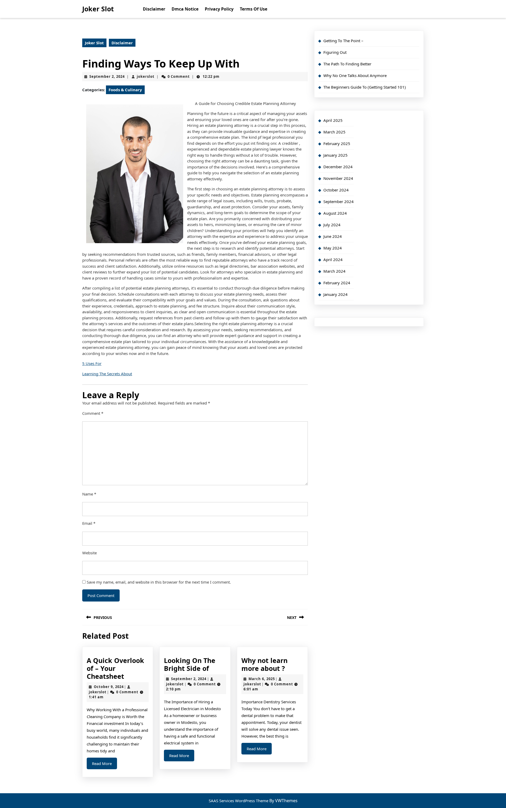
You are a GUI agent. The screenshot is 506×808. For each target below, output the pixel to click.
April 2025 (333, 120)
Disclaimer (154, 9)
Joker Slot (98, 8)
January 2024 (335, 294)
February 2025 (336, 143)
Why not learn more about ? (264, 664)
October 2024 (336, 190)
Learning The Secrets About (107, 373)
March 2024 (334, 271)
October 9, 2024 (109, 686)
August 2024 (335, 213)
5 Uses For (91, 363)
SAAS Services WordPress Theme (239, 800)
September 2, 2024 (107, 76)
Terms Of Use (253, 9)
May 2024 (332, 248)
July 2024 (331, 224)
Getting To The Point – (343, 40)
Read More (104, 765)
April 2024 (333, 259)
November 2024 (338, 178)
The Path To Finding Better (347, 63)
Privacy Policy (219, 9)
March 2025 (334, 131)
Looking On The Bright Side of (189, 664)
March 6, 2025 (262, 678)
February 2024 (336, 282)
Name (89, 494)
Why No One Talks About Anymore (355, 75)
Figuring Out (335, 52)
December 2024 (338, 166)
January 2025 (335, 155)
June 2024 (332, 236)
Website (89, 552)
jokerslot (145, 76)
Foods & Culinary (125, 89)
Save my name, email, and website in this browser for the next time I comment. (159, 582)
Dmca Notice (185, 9)
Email (88, 523)
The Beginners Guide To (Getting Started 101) (364, 87)
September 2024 (338, 201)
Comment (92, 413)
